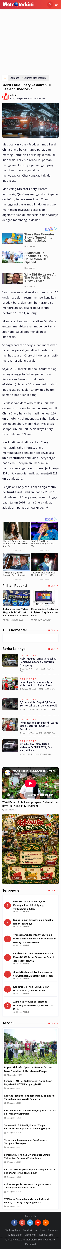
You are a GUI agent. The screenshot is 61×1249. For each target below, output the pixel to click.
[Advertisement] (30, 42)
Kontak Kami (46, 1234)
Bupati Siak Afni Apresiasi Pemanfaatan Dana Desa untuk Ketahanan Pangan (28, 1069)
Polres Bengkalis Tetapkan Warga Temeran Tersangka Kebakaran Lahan (27, 1186)
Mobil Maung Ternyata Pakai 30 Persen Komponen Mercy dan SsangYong (38, 662)
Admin (13, 95)
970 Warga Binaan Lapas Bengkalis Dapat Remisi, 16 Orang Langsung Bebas (26, 1200)
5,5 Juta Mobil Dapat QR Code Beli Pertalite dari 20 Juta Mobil (38, 704)
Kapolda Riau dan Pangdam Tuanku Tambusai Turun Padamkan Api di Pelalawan (29, 1097)
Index (52, 586)
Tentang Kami (12, 1230)
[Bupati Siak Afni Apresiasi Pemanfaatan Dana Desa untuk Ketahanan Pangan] (30, 1046)
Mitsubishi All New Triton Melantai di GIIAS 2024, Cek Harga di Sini (36, 747)
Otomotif (14, 77)
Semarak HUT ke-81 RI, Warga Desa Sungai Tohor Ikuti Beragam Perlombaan (27, 1156)
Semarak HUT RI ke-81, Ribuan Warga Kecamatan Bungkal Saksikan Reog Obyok (27, 1127)
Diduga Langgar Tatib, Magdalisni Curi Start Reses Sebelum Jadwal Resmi (15, 613)
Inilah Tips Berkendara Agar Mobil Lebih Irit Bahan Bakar (36, 683)
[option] (16, 607)
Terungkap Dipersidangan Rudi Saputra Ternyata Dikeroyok (25, 1141)
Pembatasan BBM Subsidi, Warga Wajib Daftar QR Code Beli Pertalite (39, 726)
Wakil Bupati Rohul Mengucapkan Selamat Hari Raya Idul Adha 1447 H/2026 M (30, 804)
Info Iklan (40, 1230)
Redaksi (27, 1230)
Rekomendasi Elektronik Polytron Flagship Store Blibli (44, 612)
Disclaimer (30, 1234)
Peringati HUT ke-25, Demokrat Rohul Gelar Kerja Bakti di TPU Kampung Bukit (28, 1082)
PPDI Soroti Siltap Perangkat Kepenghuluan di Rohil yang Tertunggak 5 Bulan (29, 1171)
